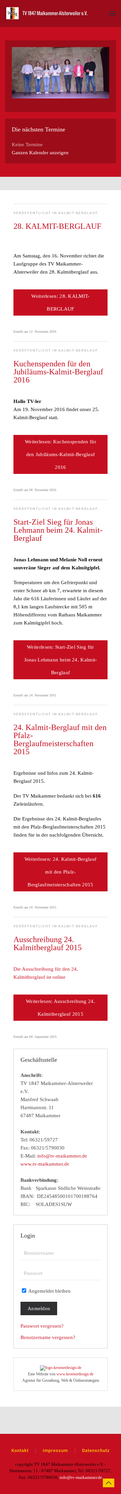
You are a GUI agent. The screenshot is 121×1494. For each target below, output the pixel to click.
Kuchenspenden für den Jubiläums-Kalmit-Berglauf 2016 (58, 371)
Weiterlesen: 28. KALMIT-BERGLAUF (60, 302)
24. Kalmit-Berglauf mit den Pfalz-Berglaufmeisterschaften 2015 (60, 739)
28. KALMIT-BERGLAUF (57, 226)
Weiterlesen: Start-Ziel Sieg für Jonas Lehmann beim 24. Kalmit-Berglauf (60, 659)
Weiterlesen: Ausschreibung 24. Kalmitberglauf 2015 (60, 1008)
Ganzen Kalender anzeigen (40, 152)
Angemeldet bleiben (49, 1291)
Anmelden (39, 1308)
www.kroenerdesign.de (74, 1374)
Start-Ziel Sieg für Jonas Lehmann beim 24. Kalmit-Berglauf (58, 530)
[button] (112, 13)
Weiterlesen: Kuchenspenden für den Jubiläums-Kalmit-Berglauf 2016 (60, 454)
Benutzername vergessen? (48, 1337)
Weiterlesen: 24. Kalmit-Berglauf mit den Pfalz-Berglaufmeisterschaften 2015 (61, 871)
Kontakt (20, 1450)
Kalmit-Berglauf (78, 213)
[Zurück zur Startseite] (47, 13)
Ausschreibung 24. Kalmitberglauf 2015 (47, 943)
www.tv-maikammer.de (45, 1164)
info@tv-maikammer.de (62, 1156)
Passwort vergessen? (42, 1326)
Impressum (55, 1450)
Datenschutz (96, 1450)
